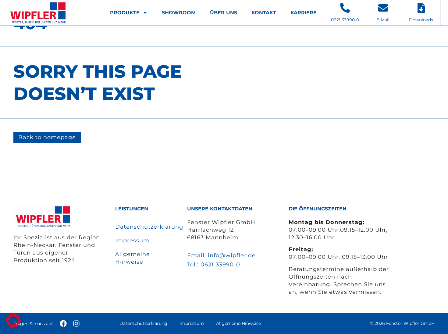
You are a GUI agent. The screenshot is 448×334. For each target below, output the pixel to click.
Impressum (132, 240)
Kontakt (263, 13)
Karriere (303, 13)
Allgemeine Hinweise (132, 258)
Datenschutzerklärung (145, 226)
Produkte (125, 13)
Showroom (179, 13)
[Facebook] (63, 323)
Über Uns (223, 13)
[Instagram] (76, 323)
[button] (13, 320)
